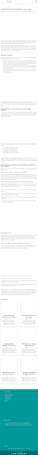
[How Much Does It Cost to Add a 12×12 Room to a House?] (9, 364)
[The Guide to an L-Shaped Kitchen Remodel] (29, 336)
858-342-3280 (28, 448)
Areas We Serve (8, 399)
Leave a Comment (4, 8)
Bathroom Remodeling (9, 395)
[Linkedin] (19, 453)
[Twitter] (13, 453)
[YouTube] (20, 453)
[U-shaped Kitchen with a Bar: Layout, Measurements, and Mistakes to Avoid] (29, 307)
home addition (23, 48)
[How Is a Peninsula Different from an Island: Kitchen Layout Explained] (9, 307)
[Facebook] (11, 453)
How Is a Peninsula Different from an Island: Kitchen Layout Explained (9, 316)
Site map (5, 444)
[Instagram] (24, 453)
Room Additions (8, 397)
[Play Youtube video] (19, 26)
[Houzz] (22, 453)
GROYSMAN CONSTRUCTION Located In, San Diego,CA (16, 448)
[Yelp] (17, 453)
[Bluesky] (26, 453)
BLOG (8, 8)
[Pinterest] (15, 453)
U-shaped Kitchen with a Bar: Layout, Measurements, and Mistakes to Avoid (29, 316)
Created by (19, 451)
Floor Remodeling (8, 396)
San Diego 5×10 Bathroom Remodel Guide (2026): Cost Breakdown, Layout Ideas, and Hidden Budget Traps (29, 373)
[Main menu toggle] (36, 1)
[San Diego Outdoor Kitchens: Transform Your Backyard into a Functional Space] (9, 336)
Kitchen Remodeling (8, 394)
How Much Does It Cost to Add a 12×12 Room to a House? (9, 373)
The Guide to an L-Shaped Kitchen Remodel (29, 344)
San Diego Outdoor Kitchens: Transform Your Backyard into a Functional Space (9, 344)
